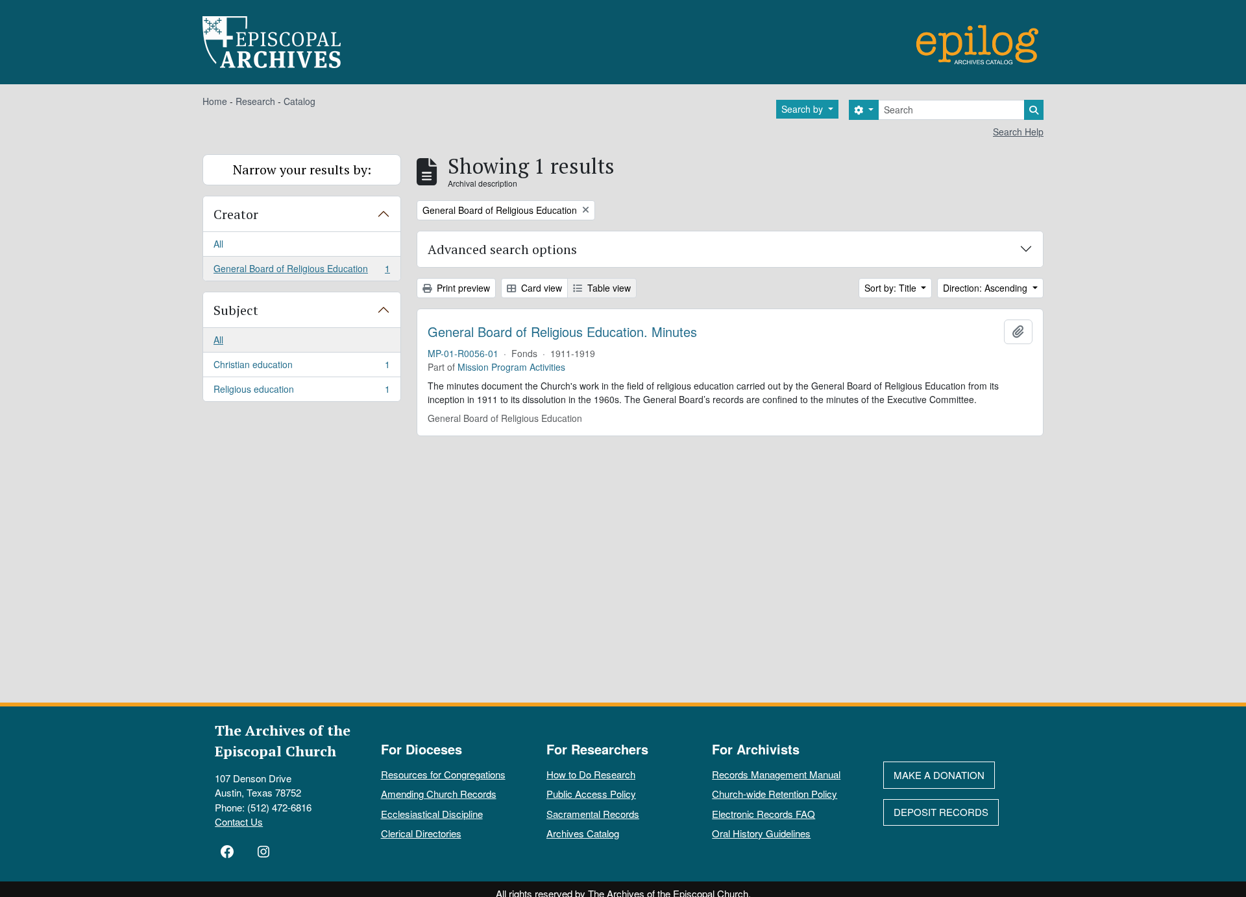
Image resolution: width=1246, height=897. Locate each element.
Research (255, 101)
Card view (540, 287)
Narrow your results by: (302, 169)
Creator (236, 214)
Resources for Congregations (443, 774)
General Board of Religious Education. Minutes (562, 332)
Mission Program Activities (511, 366)
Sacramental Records (592, 814)
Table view (608, 287)
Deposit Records (941, 812)
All (218, 243)
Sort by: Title (891, 287)
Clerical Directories (421, 833)
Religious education (301, 391)
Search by (803, 108)
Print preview (462, 287)
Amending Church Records (438, 793)
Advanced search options (502, 249)
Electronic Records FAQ (763, 814)
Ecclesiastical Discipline (432, 814)
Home (214, 101)
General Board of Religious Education (301, 271)
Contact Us (239, 821)
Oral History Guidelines (761, 833)
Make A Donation (939, 775)
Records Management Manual (776, 774)
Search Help (1018, 131)
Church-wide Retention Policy (774, 793)
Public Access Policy (591, 793)
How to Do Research (590, 774)
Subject (236, 310)
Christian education (301, 367)
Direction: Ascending (986, 287)
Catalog (299, 101)
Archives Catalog (582, 833)
